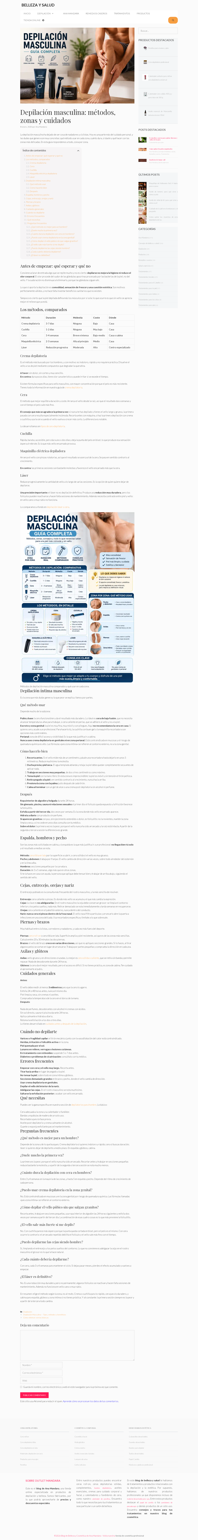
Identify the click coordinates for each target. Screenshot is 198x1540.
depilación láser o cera (58, 507)
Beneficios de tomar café (157, 160)
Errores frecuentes (36, 216)
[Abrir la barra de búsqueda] (173, 20)
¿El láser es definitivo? (40, 255)
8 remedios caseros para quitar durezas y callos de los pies (163, 139)
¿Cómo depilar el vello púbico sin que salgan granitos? (54, 241)
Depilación (44, 13)
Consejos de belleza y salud (166, 151)
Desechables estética (140, 1428)
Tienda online (32, 20)
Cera (32, 166)
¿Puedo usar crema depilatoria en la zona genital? (52, 237)
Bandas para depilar (136, 1448)
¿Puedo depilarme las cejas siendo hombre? (50, 248)
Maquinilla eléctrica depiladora (43, 173)
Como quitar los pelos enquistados (160, 149)
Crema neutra (79, 1448)
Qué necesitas (33, 219)
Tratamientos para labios (147, 294)
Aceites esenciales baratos (84, 1454)
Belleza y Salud (38, 5)
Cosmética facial (80, 1437)
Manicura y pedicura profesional (141, 1465)
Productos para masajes (29, 1459)
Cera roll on (24, 1437)
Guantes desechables (137, 1442)
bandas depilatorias (102, 1488)
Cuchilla (33, 170)
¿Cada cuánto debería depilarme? (46, 251)
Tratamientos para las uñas (148, 300)
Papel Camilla (134, 1459)
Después (34, 191)
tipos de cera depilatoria (53, 426)
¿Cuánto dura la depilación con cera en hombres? (52, 234)
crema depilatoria (73, 387)
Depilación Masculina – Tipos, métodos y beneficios (44, 1314)
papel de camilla (146, 1502)
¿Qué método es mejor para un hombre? (49, 227)
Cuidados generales (35, 209)
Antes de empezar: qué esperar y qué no (44, 155)
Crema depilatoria (38, 163)
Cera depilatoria (29, 1428)
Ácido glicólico (79, 1442)
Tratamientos (122, 13)
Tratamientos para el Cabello (149, 283)
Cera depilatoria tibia (28, 1442)
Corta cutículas (80, 1465)
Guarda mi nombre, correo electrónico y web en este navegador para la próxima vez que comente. (70, 1387)
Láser (32, 177)
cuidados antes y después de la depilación (66, 1023)
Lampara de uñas (81, 1459)
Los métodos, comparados (38, 159)
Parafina (23, 1465)
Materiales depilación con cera (31, 1454)
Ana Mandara (71, 13)
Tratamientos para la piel (147, 288)
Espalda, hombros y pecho (37, 195)
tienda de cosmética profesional (129, 1535)
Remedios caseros (96, 13)
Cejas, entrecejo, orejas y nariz (39, 198)
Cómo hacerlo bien (38, 188)
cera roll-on (35, 935)
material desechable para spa (138, 1499)
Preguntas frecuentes (37, 223)
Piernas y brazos (33, 202)
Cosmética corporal (85, 1428)
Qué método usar (38, 184)
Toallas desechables (136, 1454)
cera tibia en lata (38, 855)
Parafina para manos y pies (158, 48)
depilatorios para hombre (83, 1104)
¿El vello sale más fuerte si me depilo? (47, 244)
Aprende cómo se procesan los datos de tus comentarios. (91, 1401)
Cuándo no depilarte (35, 212)
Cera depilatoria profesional (158, 62)
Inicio (27, 13)
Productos (143, 13)
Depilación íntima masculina (38, 180)
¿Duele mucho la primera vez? (44, 230)
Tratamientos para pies (156, 142)
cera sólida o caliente (88, 958)
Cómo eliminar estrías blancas (36, 1317)
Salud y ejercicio (163, 162)
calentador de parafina (101, 1499)
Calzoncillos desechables (138, 1437)
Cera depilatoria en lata (29, 1448)
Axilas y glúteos (32, 205)
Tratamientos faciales (146, 277)
